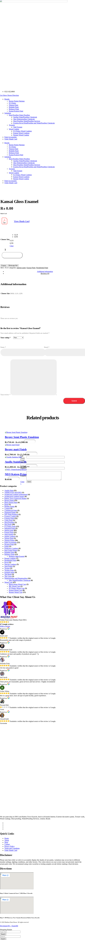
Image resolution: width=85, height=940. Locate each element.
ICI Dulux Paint (10, 526)
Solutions (7, 157)
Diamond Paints (10, 512)
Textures (12, 169)
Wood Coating (14, 173)
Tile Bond (7, 574)
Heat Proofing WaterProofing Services (26, 165)
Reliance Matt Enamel (16, 556)
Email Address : (23, 462)
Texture (7, 568)
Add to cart (12, 255)
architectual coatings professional (15, 494)
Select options (15, 441)
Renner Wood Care (15, 592)
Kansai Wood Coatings (21, 177)
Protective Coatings (11, 548)
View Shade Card (21, 221)
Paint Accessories (10, 181)
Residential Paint (42, 268)
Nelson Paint (8, 538)
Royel (6, 562)
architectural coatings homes (14, 496)
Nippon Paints (9, 540)
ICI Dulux (12, 147)
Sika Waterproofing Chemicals (24, 163)
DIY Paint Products (11, 514)
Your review (5, 395)
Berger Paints (9, 500)
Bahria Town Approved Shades (15, 498)
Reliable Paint (14, 151)
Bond (6, 504)
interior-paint (21, 268)
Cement (7, 508)
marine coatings (9, 536)
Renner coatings (10, 558)
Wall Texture (17, 171)
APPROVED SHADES (13, 492)
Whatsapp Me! (13, 265)
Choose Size (5, 239)
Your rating (5, 338)
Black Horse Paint (10, 502)
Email (46, 347)
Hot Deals (8, 524)
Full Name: (22, 457)
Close (22, 482)
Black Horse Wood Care (17, 584)
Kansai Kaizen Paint (16, 155)
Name (3, 347)
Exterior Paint (9, 518)
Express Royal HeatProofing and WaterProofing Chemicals (34, 167)
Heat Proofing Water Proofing (19, 159)
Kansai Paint (31, 268)
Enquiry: (23, 476)
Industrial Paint (9, 528)
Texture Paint (9, 570)
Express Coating (10, 516)
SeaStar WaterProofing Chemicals (25, 161)
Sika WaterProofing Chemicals (19, 580)
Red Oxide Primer (10, 550)
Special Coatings (10, 564)
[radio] (16, 235)
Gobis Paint (8, 520)
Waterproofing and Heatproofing (15, 578)
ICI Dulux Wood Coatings (22, 175)
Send (29, 482)
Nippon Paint (13, 149)
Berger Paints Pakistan (17, 145)
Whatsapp (29, 441)
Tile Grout (8, 576)
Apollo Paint (8, 490)
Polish (6, 546)
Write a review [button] (5, 626)
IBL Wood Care (14, 586)
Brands (6, 143)
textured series (9, 572)
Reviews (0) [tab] (45, 273)
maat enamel (8, 534)
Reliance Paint (14, 153)
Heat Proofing (9, 522)
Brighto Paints (9, 506)
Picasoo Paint (9, 544)
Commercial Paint (10, 510)
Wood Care (8, 582)
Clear (12, 246)
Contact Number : (23, 468)
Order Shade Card (10, 183)
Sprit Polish (8, 566)
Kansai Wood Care (15, 590)
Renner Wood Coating (21, 179)
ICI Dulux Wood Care (16, 588)
